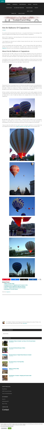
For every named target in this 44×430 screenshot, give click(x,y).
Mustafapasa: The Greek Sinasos (11, 289)
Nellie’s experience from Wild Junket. (23, 126)
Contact (5, 410)
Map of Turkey (4, 403)
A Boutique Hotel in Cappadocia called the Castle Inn (14, 286)
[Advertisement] (22, 308)
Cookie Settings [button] (3, 428)
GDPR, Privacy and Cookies (6, 391)
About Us (3, 399)
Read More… (25, 323)
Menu (2, 1)
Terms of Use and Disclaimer (7, 393)
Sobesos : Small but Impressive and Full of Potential (14, 287)
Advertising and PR (5, 401)
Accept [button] (10, 428)
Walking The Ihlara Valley (9, 283)
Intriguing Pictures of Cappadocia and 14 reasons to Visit (16, 285)
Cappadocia (4, 48)
